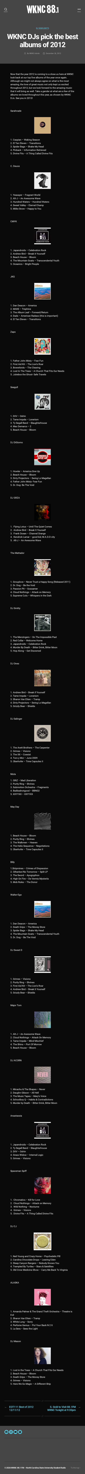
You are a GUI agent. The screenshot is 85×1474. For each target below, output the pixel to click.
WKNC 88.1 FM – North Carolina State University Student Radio (38, 1468)
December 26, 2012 (53, 53)
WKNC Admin (34, 53)
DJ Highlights (42, 28)
